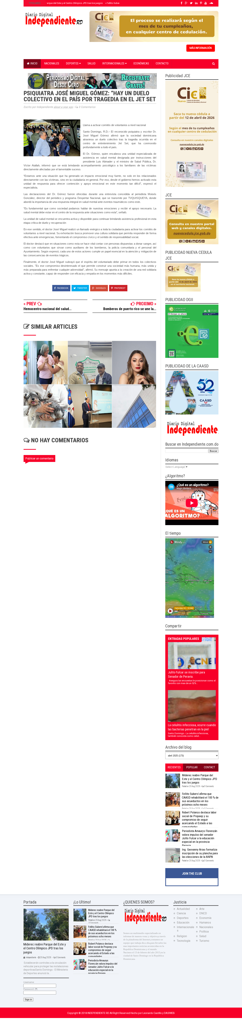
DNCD (203, 913)
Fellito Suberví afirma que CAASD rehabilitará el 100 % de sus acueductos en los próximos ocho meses (200, 799)
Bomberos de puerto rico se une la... (129, 309)
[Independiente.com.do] (145, 923)
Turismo (204, 940)
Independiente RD (99, 1013)
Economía (205, 918)
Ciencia (181, 913)
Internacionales (113, 63)
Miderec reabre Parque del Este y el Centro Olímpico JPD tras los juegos (65, 3)
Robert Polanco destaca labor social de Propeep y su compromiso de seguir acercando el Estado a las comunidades (199, 820)
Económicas (141, 63)
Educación (183, 922)
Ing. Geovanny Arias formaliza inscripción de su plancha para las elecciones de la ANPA (200, 853)
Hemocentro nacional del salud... (48, 309)
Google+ (100, 288)
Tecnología (183, 940)
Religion (182, 936)
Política (204, 931)
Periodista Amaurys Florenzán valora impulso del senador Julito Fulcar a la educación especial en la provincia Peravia (199, 838)
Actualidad (183, 909)
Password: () (30, 989)
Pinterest (119, 288)
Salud (91, 63)
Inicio (33, 63)
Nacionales (51, 63)
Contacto (162, 63)
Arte (201, 909)
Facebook (62, 288)
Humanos (205, 922)
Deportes (72, 63)
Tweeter (82, 288)
